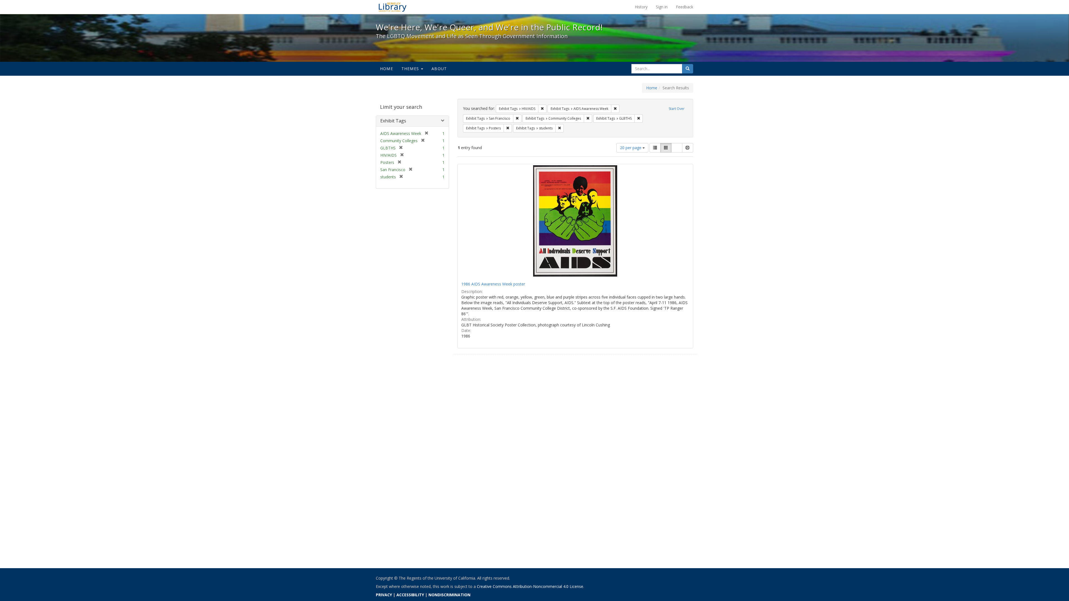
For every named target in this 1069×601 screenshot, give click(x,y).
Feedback (684, 6)
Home (386, 68)
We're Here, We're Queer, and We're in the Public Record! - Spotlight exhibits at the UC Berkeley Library (392, 7)
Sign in (662, 6)
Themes (410, 68)
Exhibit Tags (393, 121)
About (439, 68)
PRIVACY (384, 594)
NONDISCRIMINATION (449, 594)
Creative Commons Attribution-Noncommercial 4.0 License (530, 586)
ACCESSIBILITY (410, 594)
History (641, 6)
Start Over (677, 108)
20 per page (631, 147)
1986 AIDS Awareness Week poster (493, 284)
